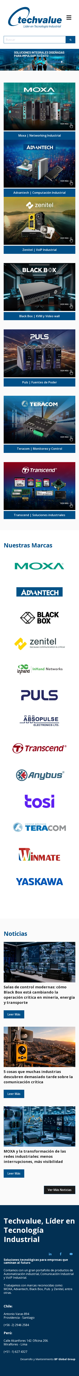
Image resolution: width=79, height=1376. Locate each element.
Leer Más (14, 1014)
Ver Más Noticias (59, 1190)
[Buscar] (70, 39)
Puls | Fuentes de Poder (39, 382)
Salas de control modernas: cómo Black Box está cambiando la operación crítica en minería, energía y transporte (39, 994)
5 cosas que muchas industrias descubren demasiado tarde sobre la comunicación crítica (38, 1076)
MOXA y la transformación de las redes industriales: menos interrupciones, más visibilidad (35, 1156)
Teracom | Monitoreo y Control (39, 449)
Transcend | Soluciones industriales (39, 515)
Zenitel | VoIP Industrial (39, 250)
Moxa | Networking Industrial (39, 135)
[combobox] (35, 39)
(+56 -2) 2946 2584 (16, 1325)
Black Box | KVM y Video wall (39, 316)
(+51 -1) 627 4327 (15, 1352)
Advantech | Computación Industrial (39, 193)
